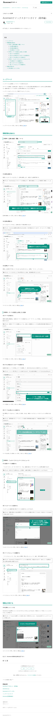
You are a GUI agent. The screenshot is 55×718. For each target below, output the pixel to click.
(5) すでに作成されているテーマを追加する (19, 55)
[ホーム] (10, 3)
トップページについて (8, 693)
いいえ (31, 668)
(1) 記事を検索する (14, 46)
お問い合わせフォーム (46, 2)
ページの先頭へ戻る (7, 679)
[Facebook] (3, 660)
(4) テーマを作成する (14, 53)
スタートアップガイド (16, 7)
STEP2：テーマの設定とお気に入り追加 (17, 51)
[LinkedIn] (7, 660)
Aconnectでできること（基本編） (10, 686)
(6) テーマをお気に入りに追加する (17, 57)
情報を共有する (10, 66)
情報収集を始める (11, 42)
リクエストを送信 (32, 675)
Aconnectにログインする (8, 691)
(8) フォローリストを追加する (16, 62)
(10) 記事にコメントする (13, 68)
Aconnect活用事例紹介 (8, 696)
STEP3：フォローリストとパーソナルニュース (19, 59)
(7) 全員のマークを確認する (16, 61)
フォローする (48, 22)
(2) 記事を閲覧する (14, 48)
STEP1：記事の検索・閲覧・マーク (16, 44)
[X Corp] (5, 660)
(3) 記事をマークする (14, 50)
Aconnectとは (25, 7)
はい (24, 668)
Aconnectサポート (6, 7)
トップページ (10, 40)
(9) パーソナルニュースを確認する (17, 64)
